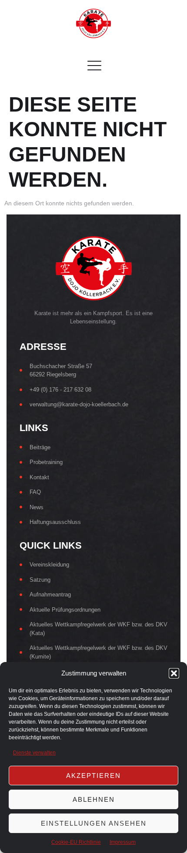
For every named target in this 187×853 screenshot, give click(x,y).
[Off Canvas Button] (90, 66)
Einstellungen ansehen (94, 823)
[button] (174, 673)
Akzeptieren (93, 775)
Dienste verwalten (34, 753)
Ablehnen (94, 799)
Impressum (123, 842)
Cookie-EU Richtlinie (76, 842)
